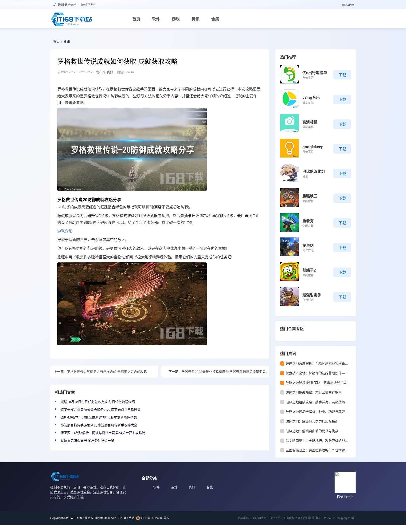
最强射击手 (311, 294)
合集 (215, 19)
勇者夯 (308, 220)
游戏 (176, 19)
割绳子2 (309, 270)
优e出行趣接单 (314, 72)
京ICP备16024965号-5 (154, 518)
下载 (342, 74)
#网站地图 (348, 5)
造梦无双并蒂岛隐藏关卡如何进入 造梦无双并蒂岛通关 (101, 409)
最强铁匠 (309, 196)
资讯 (195, 19)
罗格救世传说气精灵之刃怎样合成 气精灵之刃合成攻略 (107, 371)
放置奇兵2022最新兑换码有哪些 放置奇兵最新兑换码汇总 (224, 371)
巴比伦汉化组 (313, 171)
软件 (156, 19)
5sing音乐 (311, 97)
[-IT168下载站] (71, 19)
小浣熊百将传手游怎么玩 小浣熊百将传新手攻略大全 (99, 424)
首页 (136, 19)
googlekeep (313, 146)
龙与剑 (308, 245)
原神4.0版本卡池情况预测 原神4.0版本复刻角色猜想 (99, 417)
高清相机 (309, 122)
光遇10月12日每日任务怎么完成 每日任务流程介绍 (98, 401)
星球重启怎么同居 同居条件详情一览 (87, 440)
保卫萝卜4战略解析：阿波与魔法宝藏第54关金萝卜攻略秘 (103, 432)
